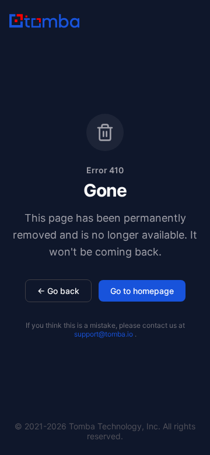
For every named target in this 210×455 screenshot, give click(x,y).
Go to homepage (142, 291)
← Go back (58, 291)
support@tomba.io (103, 334)
